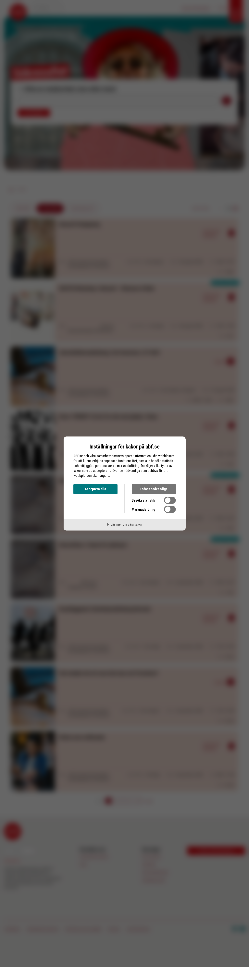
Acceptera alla (95, 489)
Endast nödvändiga (154, 489)
